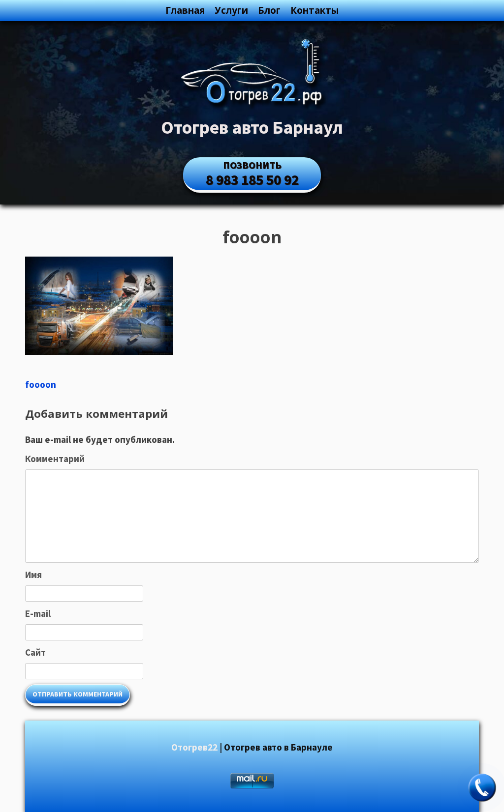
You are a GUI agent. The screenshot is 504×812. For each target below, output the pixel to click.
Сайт (35, 652)
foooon (40, 384)
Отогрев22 (194, 747)
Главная (185, 10)
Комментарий (55, 458)
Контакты (314, 10)
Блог (269, 10)
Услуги (231, 10)
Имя (33, 574)
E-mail (38, 613)
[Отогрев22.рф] (252, 106)
